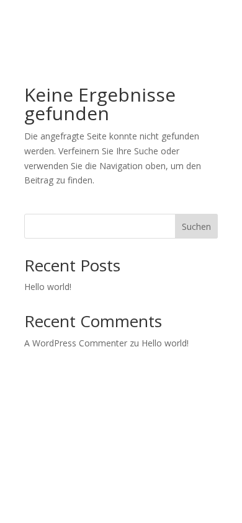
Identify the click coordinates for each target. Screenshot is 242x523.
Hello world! (47, 286)
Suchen (196, 226)
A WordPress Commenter (75, 343)
